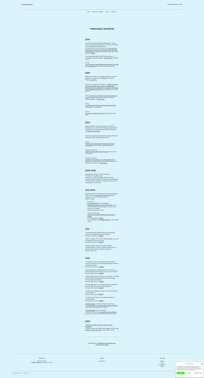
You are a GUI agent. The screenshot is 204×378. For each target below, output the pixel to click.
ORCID (162, 366)
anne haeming (27, 4)
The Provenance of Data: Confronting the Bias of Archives (100, 105)
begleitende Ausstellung (93, 131)
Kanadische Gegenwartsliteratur (108, 312)
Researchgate (162, 364)
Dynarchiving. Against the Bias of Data (95, 113)
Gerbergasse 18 (108, 58)
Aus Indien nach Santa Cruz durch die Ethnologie (100, 205)
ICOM (106, 345)
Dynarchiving (93, 80)
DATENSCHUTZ (189, 375)
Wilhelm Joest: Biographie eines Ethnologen (96, 151)
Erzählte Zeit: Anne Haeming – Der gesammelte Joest (99, 159)
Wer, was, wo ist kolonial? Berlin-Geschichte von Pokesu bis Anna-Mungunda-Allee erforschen (101, 49)
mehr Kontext (100, 99)
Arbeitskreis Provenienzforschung (106, 343)
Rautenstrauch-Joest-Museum (103, 195)
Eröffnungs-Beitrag (104, 219)
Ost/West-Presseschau (36, 362)
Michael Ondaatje (90, 304)
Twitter (162, 362)
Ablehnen (189, 373)
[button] (201, 363)
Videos (101, 218)
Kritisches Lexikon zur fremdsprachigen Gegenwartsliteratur (102, 305)
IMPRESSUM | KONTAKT (17, 373)
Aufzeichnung (103, 163)
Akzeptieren (180, 373)
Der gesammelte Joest (93, 203)
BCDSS (105, 78)
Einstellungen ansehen (198, 373)
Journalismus (102, 361)
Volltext (93, 53)
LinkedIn (162, 361)
